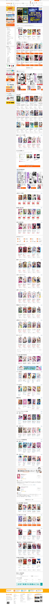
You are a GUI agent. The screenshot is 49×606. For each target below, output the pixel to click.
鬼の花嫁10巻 (29, 536)
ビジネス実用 (30, 5)
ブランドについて (29, 595)
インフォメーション (22, 599)
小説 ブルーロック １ (38, 406)
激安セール (8, 35)
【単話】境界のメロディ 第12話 (24, 450)
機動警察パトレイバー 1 (34, 406)
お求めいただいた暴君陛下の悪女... (20, 145)
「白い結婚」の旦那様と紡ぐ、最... (32, 62)
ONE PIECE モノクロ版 (39, 254)
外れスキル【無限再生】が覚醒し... (40, 62)
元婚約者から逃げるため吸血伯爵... (34, 364)
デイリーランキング (9, 30)
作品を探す (21, 595)
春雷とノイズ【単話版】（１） (24, 463)
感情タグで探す (8, 62)
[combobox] (18, 3)
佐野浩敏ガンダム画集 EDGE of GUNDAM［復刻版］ (32, 130)
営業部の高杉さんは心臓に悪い (38, 284)
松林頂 (19, 422)
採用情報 (28, 596)
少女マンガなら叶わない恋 (24, 344)
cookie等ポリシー (29, 599)
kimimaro (38, 422)
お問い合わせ (21, 600)
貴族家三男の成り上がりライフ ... (36, 50)
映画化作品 (8, 33)
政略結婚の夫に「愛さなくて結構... (34, 285)
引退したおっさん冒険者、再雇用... (38, 422)
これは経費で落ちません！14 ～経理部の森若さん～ (18, 129)
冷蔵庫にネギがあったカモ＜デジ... (38, 345)
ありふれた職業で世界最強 (34, 254)
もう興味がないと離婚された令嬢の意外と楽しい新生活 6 (27, 118)
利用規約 (28, 597)
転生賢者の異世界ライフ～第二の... (24, 202)
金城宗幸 (28, 407)
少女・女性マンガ (14, 5)
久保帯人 (33, 381)
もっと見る (40, 150)
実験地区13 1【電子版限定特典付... (27, 62)
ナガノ (23, 407)
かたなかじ (28, 422)
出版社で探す (8, 61)
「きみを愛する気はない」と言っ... (20, 380)
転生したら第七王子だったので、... (24, 512)
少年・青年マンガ (11, 5)
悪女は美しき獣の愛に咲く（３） (24, 537)
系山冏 (25, 394)
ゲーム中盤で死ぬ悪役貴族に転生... (34, 512)
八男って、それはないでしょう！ (34, 270)
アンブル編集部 (21, 422)
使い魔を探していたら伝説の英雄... (34, 450)
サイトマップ (28, 600)
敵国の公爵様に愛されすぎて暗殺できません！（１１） (18, 118)
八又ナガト (24, 422)
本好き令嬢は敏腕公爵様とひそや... (32, 50)
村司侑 (37, 567)
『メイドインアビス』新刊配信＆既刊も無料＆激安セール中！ (27, 25)
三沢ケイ (21, 381)
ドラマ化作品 (8, 32)
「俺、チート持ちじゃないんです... (29, 345)
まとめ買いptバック (9, 36)
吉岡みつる (38, 407)
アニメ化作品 (8, 31)
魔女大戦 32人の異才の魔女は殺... (20, 550)
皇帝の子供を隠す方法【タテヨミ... (29, 524)
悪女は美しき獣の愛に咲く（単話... (18, 50)
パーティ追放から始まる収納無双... (29, 216)
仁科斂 (32, 567)
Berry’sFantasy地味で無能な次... (29, 463)
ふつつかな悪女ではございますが (34, 330)
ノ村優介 (31, 407)
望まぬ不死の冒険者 (24, 254)
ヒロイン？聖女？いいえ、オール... (34, 202)
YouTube (15, 602)
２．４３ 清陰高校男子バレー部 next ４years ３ (23, 129)
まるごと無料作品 (9, 34)
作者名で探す (8, 59)
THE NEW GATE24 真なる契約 (36, 118)
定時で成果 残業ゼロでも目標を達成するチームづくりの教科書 (40, 130)
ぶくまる (8, 44)
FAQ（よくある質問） (22, 598)
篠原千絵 (28, 381)
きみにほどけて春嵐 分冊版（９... (34, 463)
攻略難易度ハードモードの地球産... (34, 216)
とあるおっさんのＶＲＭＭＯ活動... (24, 315)
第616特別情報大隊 (34, 422)
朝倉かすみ (24, 567)
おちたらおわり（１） (34, 393)
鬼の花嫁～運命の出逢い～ (24, 380)
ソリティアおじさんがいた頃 (38, 566)
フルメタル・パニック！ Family (38, 315)
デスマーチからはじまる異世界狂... (20, 315)
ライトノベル (8, 50)
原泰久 (19, 407)
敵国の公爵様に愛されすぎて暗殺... (23, 50)
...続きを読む (29, 496)
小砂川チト (19, 567)
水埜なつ (19, 381)
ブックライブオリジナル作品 (10, 38)
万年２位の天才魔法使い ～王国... (20, 330)
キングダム (24, 144)
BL (29, 351)
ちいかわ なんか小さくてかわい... (24, 407)
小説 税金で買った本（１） (38, 393)
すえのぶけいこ (33, 394)
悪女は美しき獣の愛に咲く (29, 284)
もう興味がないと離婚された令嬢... (34, 300)
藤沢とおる (19, 394)
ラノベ (34, 349)
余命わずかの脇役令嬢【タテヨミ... (20, 524)
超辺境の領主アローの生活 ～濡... (38, 216)
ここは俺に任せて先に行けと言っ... (38, 512)
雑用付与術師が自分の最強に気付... (29, 202)
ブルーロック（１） (28, 406)
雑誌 (26, 581)
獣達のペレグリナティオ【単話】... (20, 450)
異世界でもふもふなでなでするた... (29, 330)
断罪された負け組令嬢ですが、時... (40, 50)
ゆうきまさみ (33, 407)
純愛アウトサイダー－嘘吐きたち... (20, 435)
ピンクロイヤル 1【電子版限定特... (36, 62)
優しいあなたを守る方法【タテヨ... (38, 524)
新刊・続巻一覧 (8, 29)
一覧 (41, 42)
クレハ (23, 381)
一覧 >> (41, 411)
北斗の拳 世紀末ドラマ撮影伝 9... (25, 550)
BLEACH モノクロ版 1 (34, 380)
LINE (14, 599)
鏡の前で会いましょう (23, 474)
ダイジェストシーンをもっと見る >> (21, 72)
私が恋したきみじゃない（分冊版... (20, 216)
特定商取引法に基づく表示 (30, 598)
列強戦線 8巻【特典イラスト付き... (29, 550)
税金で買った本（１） (24, 393)
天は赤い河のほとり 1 (29, 380)
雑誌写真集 (33, 5)
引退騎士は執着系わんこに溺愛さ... (34, 345)
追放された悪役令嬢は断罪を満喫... (38, 300)
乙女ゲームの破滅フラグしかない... (24, 330)
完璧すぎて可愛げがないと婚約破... (38, 330)
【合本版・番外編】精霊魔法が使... (38, 463)
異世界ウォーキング (34, 314)
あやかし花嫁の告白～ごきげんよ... (38, 537)
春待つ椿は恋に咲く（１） (24, 434)
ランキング (15, 597)
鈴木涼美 (28, 567)
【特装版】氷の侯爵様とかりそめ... (38, 202)
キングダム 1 (19, 201)
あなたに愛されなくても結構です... (24, 524)
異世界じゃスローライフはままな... (18, 62)
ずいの (23, 394)
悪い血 (28, 565)
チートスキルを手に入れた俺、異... (24, 216)
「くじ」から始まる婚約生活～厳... (38, 435)
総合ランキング (19, 349)
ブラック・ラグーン (38, 269)
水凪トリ (28, 394)
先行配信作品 (8, 39)
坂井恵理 (22, 477)
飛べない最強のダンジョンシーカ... (29, 450)
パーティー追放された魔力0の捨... (38, 450)
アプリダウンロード (22, 596)
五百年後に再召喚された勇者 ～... (27, 50)
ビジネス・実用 (19, 351)
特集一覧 (8, 40)
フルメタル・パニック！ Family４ (32, 117)
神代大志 (26, 422)
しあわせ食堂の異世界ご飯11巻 (23, 117)
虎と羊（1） (19, 421)
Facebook (15, 603)
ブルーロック (38, 230)
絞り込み (13, 3)
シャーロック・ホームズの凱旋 (27, 129)
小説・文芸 (40, 349)
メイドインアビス (24, 269)
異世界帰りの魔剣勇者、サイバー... (34, 422)
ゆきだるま (31, 422)
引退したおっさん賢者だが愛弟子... (23, 62)
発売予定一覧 (8, 28)
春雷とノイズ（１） (19, 463)
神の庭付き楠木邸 (29, 314)
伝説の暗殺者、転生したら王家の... (34, 524)
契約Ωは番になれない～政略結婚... (20, 344)
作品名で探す (8, 58)
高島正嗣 (40, 422)
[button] (28, 23)
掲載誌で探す (8, 60)
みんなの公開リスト (9, 42)
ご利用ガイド (21, 597)
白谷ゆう (25, 381)
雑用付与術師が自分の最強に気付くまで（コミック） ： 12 (18, 104)
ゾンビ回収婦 (19, 565)
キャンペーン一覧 (9, 41)
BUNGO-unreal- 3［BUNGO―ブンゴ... (34, 537)
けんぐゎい (24, 565)
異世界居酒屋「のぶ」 (19, 511)
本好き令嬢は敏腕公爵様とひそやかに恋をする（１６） (40, 104)
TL (24, 351)
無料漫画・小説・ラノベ (16, 595)
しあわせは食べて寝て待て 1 (29, 393)
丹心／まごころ (34, 565)
